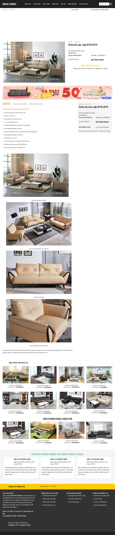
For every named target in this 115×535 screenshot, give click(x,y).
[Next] (108, 430)
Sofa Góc (37, 4)
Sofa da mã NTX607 (16, 385)
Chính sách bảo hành (20, 104)
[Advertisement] (57, 24)
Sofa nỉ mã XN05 (99, 441)
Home (5, 9)
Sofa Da (28, 4)
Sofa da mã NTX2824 (43, 411)
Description (7, 104)
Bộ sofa (7, 131)
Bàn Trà (55, 4)
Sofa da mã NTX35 (99, 411)
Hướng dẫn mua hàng (36, 104)
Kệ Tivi (63, 4)
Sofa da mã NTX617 (44, 441)
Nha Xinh (9, 4)
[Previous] (6, 430)
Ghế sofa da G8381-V (43, 385)
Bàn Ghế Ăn (72, 4)
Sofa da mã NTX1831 (99, 385)
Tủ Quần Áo (83, 4)
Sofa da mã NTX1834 (71, 385)
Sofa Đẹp (46, 4)
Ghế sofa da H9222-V (15, 411)
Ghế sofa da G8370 (71, 411)
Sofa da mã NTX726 (71, 441)
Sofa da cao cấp (7, 350)
